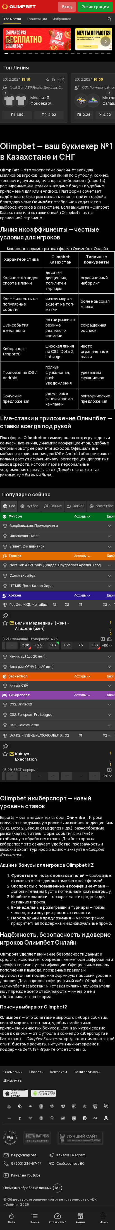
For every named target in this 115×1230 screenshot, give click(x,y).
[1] (12, 53)
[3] (24, 53)
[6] (42, 53)
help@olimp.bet (23, 1155)
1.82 (67, 645)
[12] (79, 53)
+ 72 (60, 79)
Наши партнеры (87, 1072)
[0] (6, 53)
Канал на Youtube (25, 1175)
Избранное (61, 19)
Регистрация (95, 6)
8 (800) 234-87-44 (26, 1163)
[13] (85, 53)
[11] (73, 53)
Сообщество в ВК (70, 1163)
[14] (91, 53)
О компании (13, 1072)
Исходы (80, 516)
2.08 (25, 645)
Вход (67, 6)
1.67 (53, 645)
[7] (48, 53)
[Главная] (19, 6)
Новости (36, 1072)
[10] (67, 53)
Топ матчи (12, 19)
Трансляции (37, 19)
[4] (30, 53)
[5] (36, 53)
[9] (61, 53)
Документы (12, 1080)
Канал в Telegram (70, 1155)
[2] (18, 53)
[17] (109, 53)
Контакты (58, 1072)
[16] (103, 53)
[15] (97, 53)
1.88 (95, 645)
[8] (54, 53)
